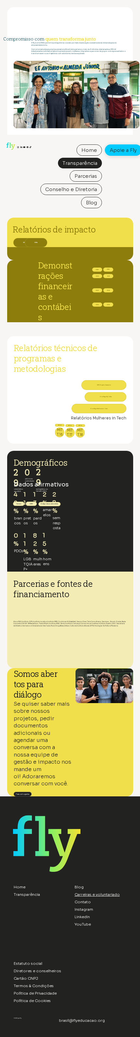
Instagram (84, 909)
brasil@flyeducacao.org (82, 1020)
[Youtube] (24, 146)
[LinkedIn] (21, 146)
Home (19, 887)
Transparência (27, 894)
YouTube (83, 924)
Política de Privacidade (35, 993)
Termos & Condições (34, 986)
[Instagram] (18, 146)
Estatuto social (28, 963)
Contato (83, 902)
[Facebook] (27, 146)
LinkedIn (82, 917)
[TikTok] (30, 146)
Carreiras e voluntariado (97, 894)
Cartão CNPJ (26, 978)
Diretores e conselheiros (37, 971)
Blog (79, 887)
